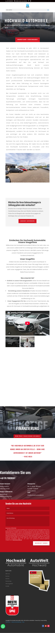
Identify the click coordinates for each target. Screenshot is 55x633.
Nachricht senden (41, 543)
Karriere (7, 578)
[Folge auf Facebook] (43, 626)
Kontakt (7, 586)
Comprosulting (43, 620)
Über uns (8, 573)
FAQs (23, 622)
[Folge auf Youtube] (46, 626)
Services (7, 576)
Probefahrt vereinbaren (27, 40)
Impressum (8, 622)
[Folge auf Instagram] (48, 626)
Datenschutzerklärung (17, 539)
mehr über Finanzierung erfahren (27, 436)
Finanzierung (8, 581)
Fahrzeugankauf (9, 583)
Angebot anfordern (27, 221)
